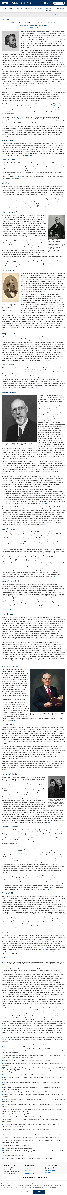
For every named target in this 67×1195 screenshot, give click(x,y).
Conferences (29, 8)
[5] (60, 62)
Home (4, 8)
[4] (23, 62)
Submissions (61, 8)
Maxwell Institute (30, 1173)
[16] (44, 291)
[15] (22, 279)
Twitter (51, 1168)
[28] (9, 769)
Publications (19, 8)
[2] (62, 58)
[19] (36, 387)
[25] (10, 610)
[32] (47, 889)
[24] (54, 576)
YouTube (53, 1168)
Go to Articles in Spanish (58, 15)
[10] (19, 119)
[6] (64, 66)
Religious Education (31, 1168)
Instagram (48, 1168)
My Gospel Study (38, 9)
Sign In (49, 3)
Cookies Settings (26, 1191)
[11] (31, 155)
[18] (49, 360)
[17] (8, 329)
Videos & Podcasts (49, 9)
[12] (19, 176)
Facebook (46, 1168)
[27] (15, 720)
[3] (45, 60)
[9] (7, 112)
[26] (13, 662)
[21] (46, 503)
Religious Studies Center (22, 3)
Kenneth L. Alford (33, 27)
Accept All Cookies (39, 1191)
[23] (45, 524)
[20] (8, 486)
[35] (47, 949)
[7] (43, 100)
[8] (54, 106)
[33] (26, 902)
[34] (16, 928)
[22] (8, 516)
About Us (10, 9)
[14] (51, 264)
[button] (65, 1177)
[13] (36, 206)
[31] (19, 851)
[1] (29, 54)
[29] (49, 822)
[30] (16, 843)
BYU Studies (28, 1170)
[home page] (5, 3)
